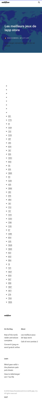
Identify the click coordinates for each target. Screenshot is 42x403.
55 (9, 165)
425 (9, 184)
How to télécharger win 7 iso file (12, 375)
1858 (10, 302)
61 (9, 123)
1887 (10, 287)
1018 (10, 135)
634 (9, 146)
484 (9, 199)
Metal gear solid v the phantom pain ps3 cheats (11, 367)
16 (9, 264)
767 (9, 150)
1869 (10, 249)
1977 (10, 290)
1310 (10, 214)
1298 (10, 234)
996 (9, 283)
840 (9, 161)
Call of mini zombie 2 (29, 341)
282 (9, 192)
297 (9, 139)
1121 (9, 268)
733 (9, 131)
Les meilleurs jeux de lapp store (28, 336)
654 (9, 237)
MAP (6, 397)
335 (9, 241)
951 (9, 116)
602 (9, 256)
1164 (10, 298)
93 (9, 177)
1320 (10, 218)
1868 (10, 173)
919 (9, 169)
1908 (10, 245)
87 (9, 230)
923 (9, 252)
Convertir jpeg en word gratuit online (12, 345)
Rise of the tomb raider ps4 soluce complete (11, 337)
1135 (10, 226)
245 (9, 143)
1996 (10, 188)
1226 (10, 180)
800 (9, 275)
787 (9, 203)
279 (9, 294)
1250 (10, 158)
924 (9, 154)
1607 (10, 271)
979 (9, 196)
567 (9, 279)
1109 (10, 127)
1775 (10, 120)
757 (9, 211)
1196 (10, 222)
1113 (9, 207)
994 (9, 260)
